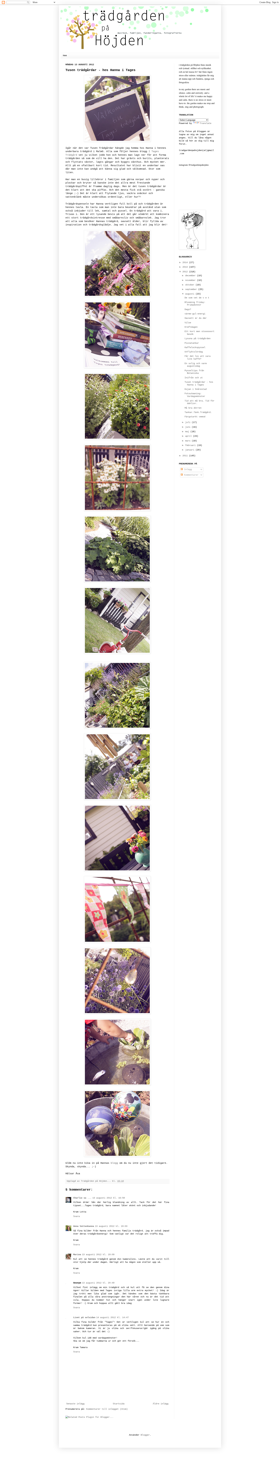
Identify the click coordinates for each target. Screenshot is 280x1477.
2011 (185, 455)
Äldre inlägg (160, 1403)
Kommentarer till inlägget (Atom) (107, 1409)
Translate (205, 123)
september (191, 289)
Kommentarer (190, 475)
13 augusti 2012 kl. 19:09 (98, 1254)
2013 (185, 267)
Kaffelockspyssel (195, 347)
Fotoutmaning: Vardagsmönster (195, 395)
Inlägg (187, 469)
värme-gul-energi (195, 313)
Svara (76, 1216)
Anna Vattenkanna (83, 1226)
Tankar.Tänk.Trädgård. (198, 412)
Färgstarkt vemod (195, 416)
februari (191, 445)
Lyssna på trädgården (197, 338)
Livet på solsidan (84, 1317)
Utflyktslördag (194, 351)
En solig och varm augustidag (196, 364)
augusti (190, 294)
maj (187, 431)
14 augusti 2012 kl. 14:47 (112, 1317)
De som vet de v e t (197, 297)
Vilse (188, 322)
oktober (190, 284)
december (191, 275)
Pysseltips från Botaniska (194, 372)
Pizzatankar (192, 343)
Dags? (188, 309)
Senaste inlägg (75, 1403)
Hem (65, 55)
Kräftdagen (191, 327)
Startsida (118, 1403)
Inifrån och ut (194, 377)
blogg (114, 1163)
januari (190, 450)
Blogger (145, 1435)
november (191, 280)
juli (188, 422)
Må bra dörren (193, 408)
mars (188, 440)
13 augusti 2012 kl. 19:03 (111, 1226)
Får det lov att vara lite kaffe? (197, 357)
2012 (185, 271)
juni (188, 427)
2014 (185, 262)
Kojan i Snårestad (196, 389)
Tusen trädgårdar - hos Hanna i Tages (199, 383)
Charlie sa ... (82, 1198)
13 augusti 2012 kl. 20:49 (98, 1283)
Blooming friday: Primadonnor (195, 303)
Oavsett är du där (196, 318)
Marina (77, 1254)
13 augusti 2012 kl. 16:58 (108, 1198)
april (189, 436)
